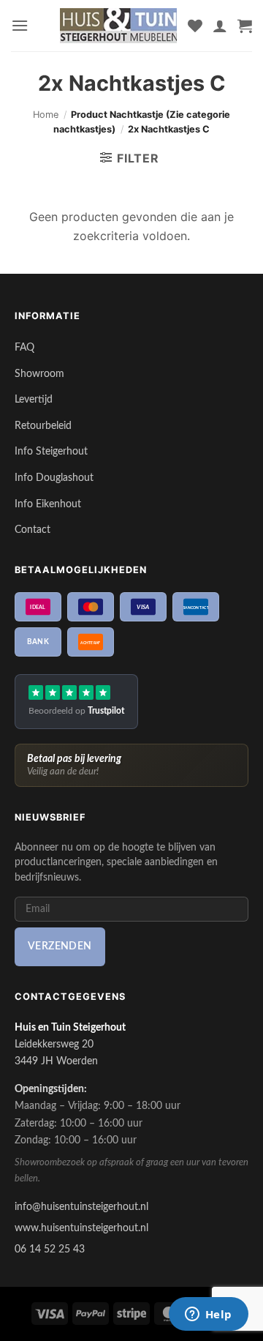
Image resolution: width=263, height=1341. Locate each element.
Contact (32, 529)
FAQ (24, 347)
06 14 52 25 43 (50, 1249)
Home (45, 114)
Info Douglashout (54, 477)
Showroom (39, 373)
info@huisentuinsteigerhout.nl (81, 1206)
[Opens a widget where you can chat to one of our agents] (208, 1315)
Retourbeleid (43, 425)
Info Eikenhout (48, 503)
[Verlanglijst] (195, 26)
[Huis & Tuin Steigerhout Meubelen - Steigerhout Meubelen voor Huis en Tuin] (118, 25)
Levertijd (34, 399)
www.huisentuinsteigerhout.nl (81, 1227)
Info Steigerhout (51, 451)
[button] (19, 25)
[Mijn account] (220, 26)
